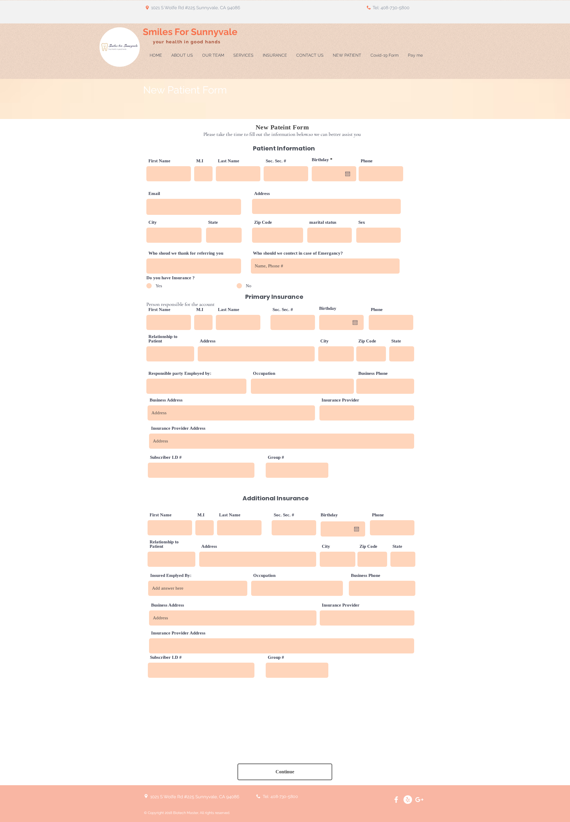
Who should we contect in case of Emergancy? (298, 253)
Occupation (264, 373)
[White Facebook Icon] (396, 799)
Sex (361, 222)
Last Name (228, 161)
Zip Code (263, 222)
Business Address (166, 400)
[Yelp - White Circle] (407, 799)
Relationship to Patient (163, 338)
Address (262, 193)
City (152, 222)
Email (154, 193)
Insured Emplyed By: (170, 575)
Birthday (323, 160)
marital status (322, 222)
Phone (367, 161)
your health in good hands (187, 42)
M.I (199, 161)
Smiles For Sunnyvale (190, 31)
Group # (276, 457)
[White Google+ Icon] (419, 799)
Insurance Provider (340, 400)
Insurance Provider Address (178, 428)
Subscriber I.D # (166, 457)
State (213, 222)
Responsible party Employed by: (179, 373)
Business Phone (373, 373)
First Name (159, 161)
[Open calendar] (347, 174)
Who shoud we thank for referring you (185, 253)
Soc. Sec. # (276, 161)
